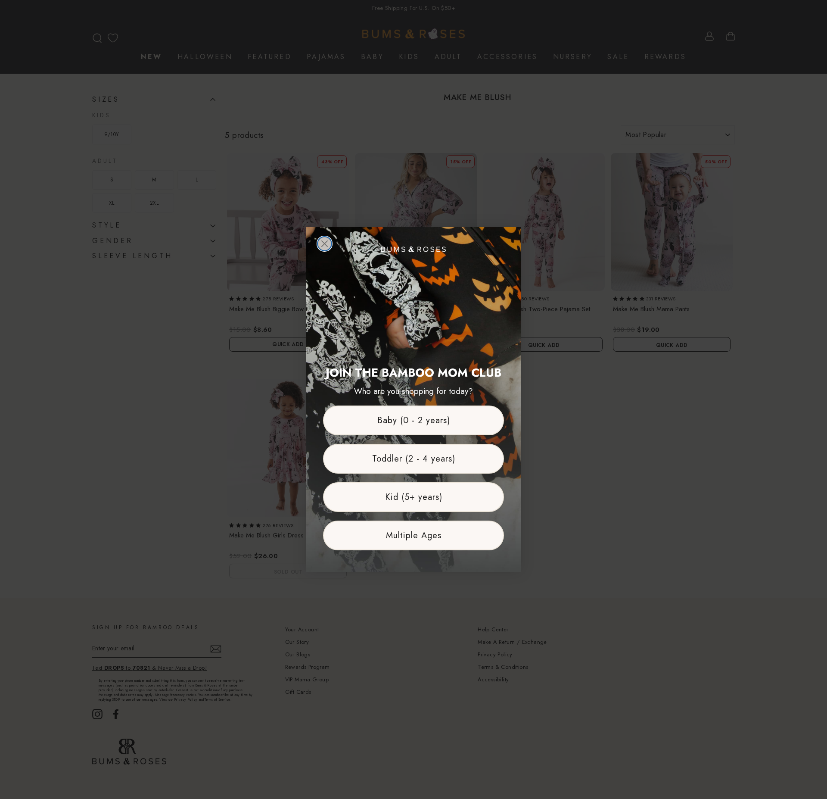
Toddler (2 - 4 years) (413, 459)
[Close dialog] (324, 244)
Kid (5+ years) (413, 497)
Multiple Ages (413, 535)
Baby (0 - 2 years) (413, 420)
